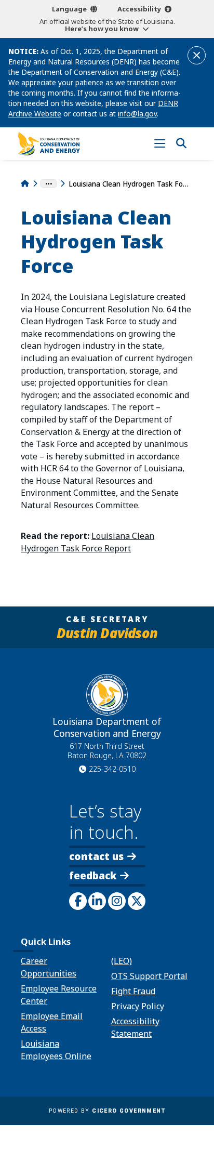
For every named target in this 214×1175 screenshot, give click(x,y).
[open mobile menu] (160, 144)
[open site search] (181, 144)
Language (69, 8)
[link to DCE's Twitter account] (136, 901)
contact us (96, 856)
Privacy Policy (137, 1006)
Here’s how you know (102, 28)
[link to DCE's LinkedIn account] (97, 901)
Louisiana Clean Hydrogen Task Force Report (87, 542)
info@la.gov (137, 113)
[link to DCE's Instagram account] (117, 901)
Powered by (107, 1110)
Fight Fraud (133, 991)
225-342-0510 (112, 769)
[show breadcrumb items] (48, 183)
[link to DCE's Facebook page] (78, 901)
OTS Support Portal (149, 976)
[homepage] (49, 143)
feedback (92, 876)
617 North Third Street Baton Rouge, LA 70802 (107, 751)
